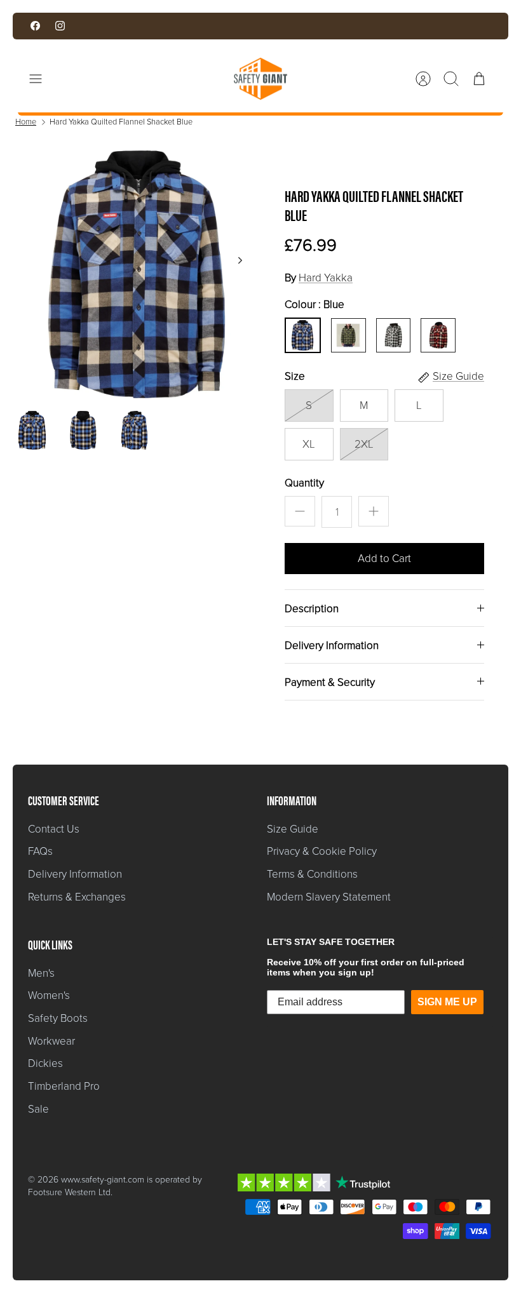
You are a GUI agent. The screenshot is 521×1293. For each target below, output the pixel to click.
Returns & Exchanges (77, 897)
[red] (438, 335)
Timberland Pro (64, 1086)
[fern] (348, 335)
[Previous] (153, 26)
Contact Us (53, 829)
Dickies (45, 1063)
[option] (136, 274)
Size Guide (292, 829)
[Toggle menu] (42, 78)
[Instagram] (60, 25)
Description (312, 609)
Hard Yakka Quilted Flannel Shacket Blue (121, 122)
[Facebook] (35, 25)
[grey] (393, 335)
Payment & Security (330, 682)
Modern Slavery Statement (329, 897)
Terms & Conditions (312, 874)
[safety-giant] (260, 79)
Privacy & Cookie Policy (322, 851)
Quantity (304, 483)
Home (25, 122)
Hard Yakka (326, 278)
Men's (41, 973)
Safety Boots (58, 1018)
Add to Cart (384, 558)
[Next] (367, 26)
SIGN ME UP (447, 1001)
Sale (38, 1109)
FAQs (40, 851)
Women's (49, 995)
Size (295, 376)
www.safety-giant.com (102, 1179)
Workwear (51, 1041)
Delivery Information (332, 645)
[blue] (302, 335)
